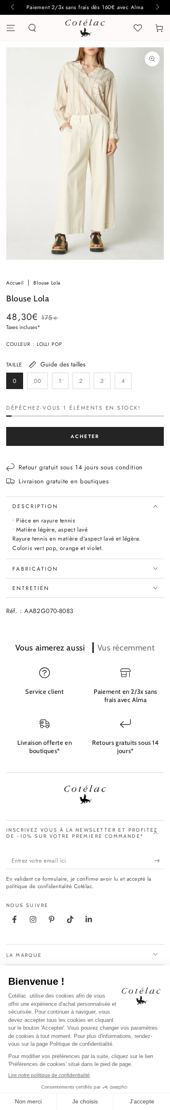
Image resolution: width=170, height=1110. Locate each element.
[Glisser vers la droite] (157, 7)
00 (40, 383)
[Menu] (10, 28)
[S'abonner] (159, 861)
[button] (32, 28)
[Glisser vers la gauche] (13, 7)
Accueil (16, 283)
